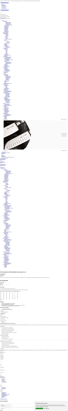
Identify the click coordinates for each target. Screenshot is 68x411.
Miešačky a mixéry (7, 60)
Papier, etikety (7, 95)
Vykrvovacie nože (7, 174)
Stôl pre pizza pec (8, 102)
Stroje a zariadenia (5, 56)
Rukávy (5, 39)
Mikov (6, 50)
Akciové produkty (4, 387)
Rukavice (6, 185)
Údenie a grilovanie (5, 257)
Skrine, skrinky (6, 68)
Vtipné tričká (6, 45)
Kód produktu (2, 352)
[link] (43, 406)
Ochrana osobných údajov (5, 395)
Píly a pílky (6, 64)
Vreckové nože (6, 31)
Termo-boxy (6, 84)
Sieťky (5, 221)
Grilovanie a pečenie (8, 77)
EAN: (1, 274)
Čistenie (4, 103)
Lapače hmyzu (6, 65)
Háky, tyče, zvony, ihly (5, 32)
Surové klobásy (7, 227)
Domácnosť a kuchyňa (5, 113)
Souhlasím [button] (37, 408)
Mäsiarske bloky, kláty (7, 66)
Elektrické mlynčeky (8, 210)
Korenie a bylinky (7, 223)
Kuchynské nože (6, 176)
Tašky (6, 87)
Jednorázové (7, 184)
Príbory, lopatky (8, 94)
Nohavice (6, 192)
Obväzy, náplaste (8, 96)
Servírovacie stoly (7, 218)
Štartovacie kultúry (7, 81)
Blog (2, 397)
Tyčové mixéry (7, 209)
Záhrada (5, 118)
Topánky (7, 189)
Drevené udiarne (6, 109)
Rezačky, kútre (6, 212)
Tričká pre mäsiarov (8, 47)
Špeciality (7, 79)
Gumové (7, 34)
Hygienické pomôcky (7, 252)
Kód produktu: (2, 273)
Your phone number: (3, 405)
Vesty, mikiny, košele (7, 43)
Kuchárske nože (6, 28)
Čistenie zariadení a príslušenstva (8, 105)
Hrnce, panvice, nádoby (7, 114)
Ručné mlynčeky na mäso (9, 211)
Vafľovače (6, 97)
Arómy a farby (6, 74)
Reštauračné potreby (5, 92)
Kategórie (3, 20)
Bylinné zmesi (7, 78)
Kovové (7, 38)
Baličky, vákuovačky (7, 207)
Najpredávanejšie (4, 388)
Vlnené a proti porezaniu (8, 187)
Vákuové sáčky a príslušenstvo (9, 59)
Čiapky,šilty (6, 193)
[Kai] (1, 276)
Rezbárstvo (6, 266)
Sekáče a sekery (6, 27)
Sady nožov (6, 21)
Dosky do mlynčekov (8, 63)
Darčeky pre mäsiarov (7, 194)
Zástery (5, 182)
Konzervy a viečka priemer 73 (8, 91)
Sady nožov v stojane (8, 171)
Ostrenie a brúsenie (5, 196)
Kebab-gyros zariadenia (7, 245)
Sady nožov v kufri (8, 23)
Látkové (7, 36)
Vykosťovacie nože (7, 25)
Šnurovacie (8, 41)
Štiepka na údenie (6, 111)
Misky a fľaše (7, 243)
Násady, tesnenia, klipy (8, 57)
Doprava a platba (4, 5)
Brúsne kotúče (6, 55)
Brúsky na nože (6, 48)
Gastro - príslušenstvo (7, 241)
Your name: (2, 404)
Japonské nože (6, 29)
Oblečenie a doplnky (5, 33)
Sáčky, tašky (6, 234)
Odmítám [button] (41, 408)
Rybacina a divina (8, 225)
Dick (6, 51)
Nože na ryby (6, 178)
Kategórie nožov (5, 169)
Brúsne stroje (6, 54)
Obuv (5, 40)
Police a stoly (6, 216)
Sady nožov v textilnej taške (9, 173)
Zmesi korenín (6, 75)
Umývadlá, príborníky (7, 69)
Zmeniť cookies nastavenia (3, 398)
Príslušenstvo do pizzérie (7, 248)
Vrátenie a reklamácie (4, 6)
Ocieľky (5, 49)
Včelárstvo (6, 116)
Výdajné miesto (3, 153)
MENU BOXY (6, 237)
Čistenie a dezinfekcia (7, 104)
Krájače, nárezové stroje (7, 58)
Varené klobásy (7, 228)
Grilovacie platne (6, 246)
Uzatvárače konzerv (7, 90)
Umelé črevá (6, 72)
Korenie (4, 73)
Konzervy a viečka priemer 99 (8, 239)
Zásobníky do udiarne (7, 259)
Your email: (2, 406)
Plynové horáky (6, 107)
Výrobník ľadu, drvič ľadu (8, 99)
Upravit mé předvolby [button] (46, 408)
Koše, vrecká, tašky (7, 30)
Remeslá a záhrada (5, 264)
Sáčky (6, 86)
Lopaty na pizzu (8, 250)
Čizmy (6, 191)
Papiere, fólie (6, 236)
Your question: (2, 408)
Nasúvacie (8, 42)
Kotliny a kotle (4, 254)
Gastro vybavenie (5, 67)
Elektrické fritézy (6, 98)
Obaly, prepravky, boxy (5, 232)
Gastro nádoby (7, 219)
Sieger (6, 52)
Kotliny (5, 255)
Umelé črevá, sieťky (5, 71)
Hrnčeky (7, 46)
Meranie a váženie (7, 214)
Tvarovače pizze (8, 100)
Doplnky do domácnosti (7, 115)
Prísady (5, 82)
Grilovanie (6, 261)
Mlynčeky (6, 61)
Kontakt (3, 4)
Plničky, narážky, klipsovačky (8, 205)
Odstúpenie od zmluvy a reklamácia (6, 152)
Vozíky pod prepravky (7, 88)
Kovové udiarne (6, 112)
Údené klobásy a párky (8, 76)
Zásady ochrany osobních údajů (43, 406)
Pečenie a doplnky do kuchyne (8, 263)
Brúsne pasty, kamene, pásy (8, 203)
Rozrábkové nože (6, 175)
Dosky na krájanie (8, 93)
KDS (6, 201)
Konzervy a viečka (5, 89)
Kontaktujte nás (3, 396)
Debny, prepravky (7, 85)
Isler (6, 200)
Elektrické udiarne (7, 110)
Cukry (5, 230)
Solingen (7, 198)
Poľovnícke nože (6, 180)
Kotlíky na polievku (7, 108)
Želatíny (5, 80)
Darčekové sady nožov (8, 22)
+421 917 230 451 (4, 381)
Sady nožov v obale (8, 24)
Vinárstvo (6, 117)
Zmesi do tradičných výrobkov (8, 83)
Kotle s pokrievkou (7, 106)
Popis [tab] (2, 321)
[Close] (0, 300)
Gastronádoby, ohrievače (7, 70)
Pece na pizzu (7, 101)
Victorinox (7, 202)
